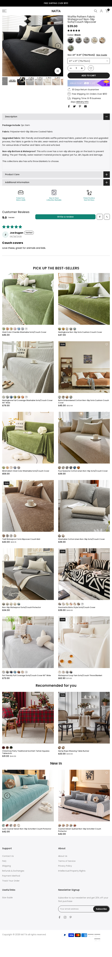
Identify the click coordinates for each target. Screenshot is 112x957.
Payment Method (11, 875)
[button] (74, 30)
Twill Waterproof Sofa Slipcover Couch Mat (21, 539)
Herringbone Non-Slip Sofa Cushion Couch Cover (80, 332)
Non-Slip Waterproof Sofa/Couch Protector (21, 607)
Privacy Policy (65, 865)
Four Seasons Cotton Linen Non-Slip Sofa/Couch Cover (83, 471)
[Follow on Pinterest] (70, 917)
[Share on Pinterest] (80, 106)
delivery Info (82, 101)
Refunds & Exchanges (13, 870)
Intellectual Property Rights (71, 870)
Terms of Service (67, 861)
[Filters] (100, 217)
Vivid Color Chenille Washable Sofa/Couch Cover (24, 332)
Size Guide (101, 55)
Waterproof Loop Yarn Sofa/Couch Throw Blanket (80, 675)
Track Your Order (11, 880)
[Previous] (7, 46)
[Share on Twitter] (74, 106)
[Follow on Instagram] (65, 917)
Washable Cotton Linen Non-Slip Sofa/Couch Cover (81, 539)
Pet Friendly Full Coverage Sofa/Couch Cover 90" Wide (26, 675)
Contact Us (8, 856)
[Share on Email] (85, 106)
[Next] (58, 46)
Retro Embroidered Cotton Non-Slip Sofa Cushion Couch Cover (83, 401)
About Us (62, 856)
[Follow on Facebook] (59, 917)
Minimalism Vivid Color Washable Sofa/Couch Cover (25, 471)
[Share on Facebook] (69, 106)
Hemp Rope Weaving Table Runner (73, 751)
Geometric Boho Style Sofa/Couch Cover (76, 607)
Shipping (6, 865)
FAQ (4, 861)
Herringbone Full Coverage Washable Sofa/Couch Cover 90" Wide (27, 401)
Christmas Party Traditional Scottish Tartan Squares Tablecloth (25, 752)
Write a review (65, 216)
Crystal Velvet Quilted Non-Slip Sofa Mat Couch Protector (79, 830)
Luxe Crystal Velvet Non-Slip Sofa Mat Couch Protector (26, 829)
